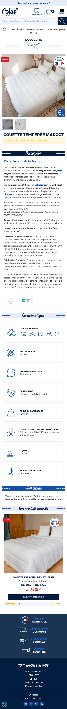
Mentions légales (33, 686)
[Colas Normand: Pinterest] (36, 703)
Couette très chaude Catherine (33, 577)
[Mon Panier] (48, 11)
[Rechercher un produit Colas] (62, 21)
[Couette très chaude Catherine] (33, 543)
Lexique (33, 679)
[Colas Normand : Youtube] (41, 703)
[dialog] (4, 704)
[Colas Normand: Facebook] (30, 703)
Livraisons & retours (33, 682)
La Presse (33, 695)
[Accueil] (4, 29)
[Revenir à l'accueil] (10, 11)
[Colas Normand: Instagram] (25, 703)
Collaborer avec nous (33, 698)
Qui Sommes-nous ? (33, 671)
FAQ (31, 675)
